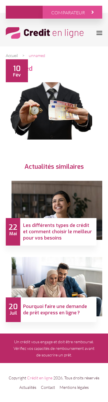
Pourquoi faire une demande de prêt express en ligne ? (55, 309)
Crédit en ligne (39, 377)
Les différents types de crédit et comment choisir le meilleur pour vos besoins (57, 231)
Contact (48, 387)
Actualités (27, 387)
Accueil (12, 55)
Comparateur (68, 12)
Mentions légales (74, 387)
